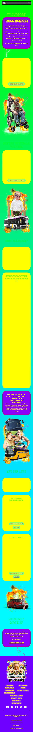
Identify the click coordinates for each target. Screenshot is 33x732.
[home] (7, 3)
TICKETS (21, 511)
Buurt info (16, 698)
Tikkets (9, 685)
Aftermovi (9, 693)
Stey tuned (23, 690)
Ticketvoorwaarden (16, 720)
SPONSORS (16, 703)
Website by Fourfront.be (16, 728)
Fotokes (23, 685)
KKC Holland (16, 695)
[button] (28, 3)
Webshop (9, 690)
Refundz (9, 688)
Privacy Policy (16, 725)
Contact (16, 700)
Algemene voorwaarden (16, 722)
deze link (15, 403)
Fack (23, 688)
